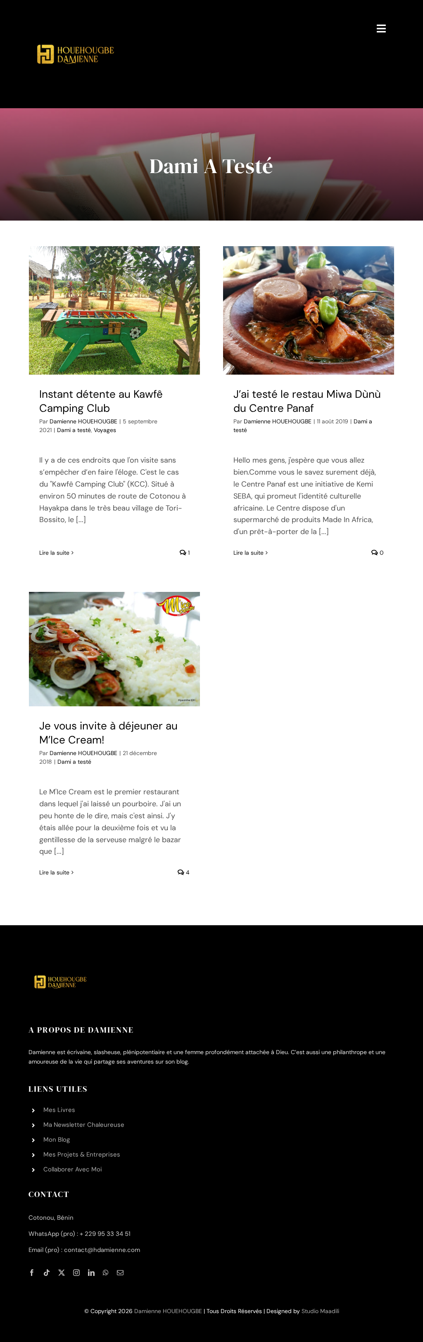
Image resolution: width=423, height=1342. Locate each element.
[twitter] (61, 1272)
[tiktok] (46, 1272)
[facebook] (32, 1272)
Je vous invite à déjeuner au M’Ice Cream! (108, 733)
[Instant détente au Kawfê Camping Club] (114, 310)
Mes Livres (59, 1110)
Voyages (105, 430)
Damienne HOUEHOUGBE (83, 421)
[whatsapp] (106, 1272)
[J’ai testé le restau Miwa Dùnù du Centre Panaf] (308, 310)
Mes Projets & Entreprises (81, 1154)
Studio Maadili (320, 1311)
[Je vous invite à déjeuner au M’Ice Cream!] (114, 649)
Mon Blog (56, 1139)
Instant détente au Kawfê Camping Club (101, 401)
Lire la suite (54, 552)
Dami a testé (74, 430)
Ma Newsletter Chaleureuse (83, 1125)
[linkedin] (91, 1272)
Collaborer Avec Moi (72, 1169)
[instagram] (76, 1272)
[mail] (120, 1272)
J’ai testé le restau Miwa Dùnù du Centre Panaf (307, 401)
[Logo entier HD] (74, 12)
